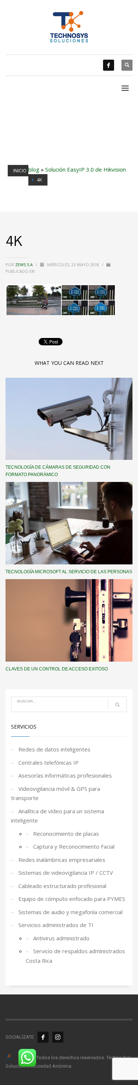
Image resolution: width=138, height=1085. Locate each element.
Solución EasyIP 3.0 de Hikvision (85, 169)
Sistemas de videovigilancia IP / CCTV (65, 872)
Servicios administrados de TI (55, 925)
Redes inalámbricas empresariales (61, 859)
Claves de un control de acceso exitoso (57, 669)
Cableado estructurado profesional (62, 886)
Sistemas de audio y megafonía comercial (70, 912)
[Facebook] (108, 65)
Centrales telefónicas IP (48, 762)
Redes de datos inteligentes (54, 749)
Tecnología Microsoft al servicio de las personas (69, 571)
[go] (117, 704)
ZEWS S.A (24, 264)
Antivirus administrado (61, 938)
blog (33, 169)
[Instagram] (57, 1037)
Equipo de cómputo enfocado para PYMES (71, 898)
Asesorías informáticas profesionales (65, 775)
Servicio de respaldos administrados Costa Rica (75, 955)
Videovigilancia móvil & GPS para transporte (55, 793)
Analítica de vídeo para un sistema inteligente (57, 815)
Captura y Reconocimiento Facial (73, 846)
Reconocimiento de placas (66, 833)
